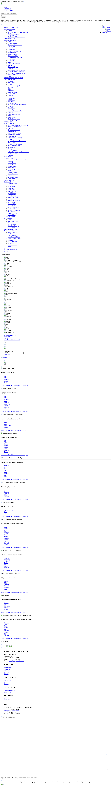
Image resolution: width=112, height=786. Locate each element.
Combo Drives (12, 117)
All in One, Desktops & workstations (18, 32)
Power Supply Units (13, 97)
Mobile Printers (12, 166)
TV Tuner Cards (12, 120)
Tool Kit (10, 199)
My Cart (105, 26)
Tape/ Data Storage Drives (15, 86)
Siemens (6, 584)
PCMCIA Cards (12, 43)
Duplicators (11, 87)
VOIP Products (12, 52)
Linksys (6, 492)
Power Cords (11, 189)
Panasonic (7, 404)
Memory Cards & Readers (15, 111)
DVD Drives (11, 100)
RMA (5, 682)
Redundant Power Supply (15, 57)
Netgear (6, 496)
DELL (6, 378)
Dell (5, 424)
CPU (9, 89)
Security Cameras (12, 153)
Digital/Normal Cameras (14, 126)
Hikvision (7, 606)
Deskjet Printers (12, 167)
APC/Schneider (8, 510)
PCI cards (10, 109)
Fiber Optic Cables (13, 196)
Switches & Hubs (12, 60)
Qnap (5, 535)
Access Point (11, 65)
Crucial (6, 533)
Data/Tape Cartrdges (13, 226)
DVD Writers (11, 101)
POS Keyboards (12, 241)
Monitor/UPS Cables (13, 213)
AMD (6, 541)
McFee (6, 563)
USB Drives (11, 108)
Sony (5, 604)
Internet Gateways (13, 48)
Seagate (6, 528)
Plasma (10, 139)
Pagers (9, 41)
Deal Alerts (7, 672)
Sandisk (6, 538)
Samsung (6, 402)
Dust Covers (11, 211)
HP (5, 376)
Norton (6, 561)
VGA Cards (11, 95)
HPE (5, 422)
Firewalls (10, 68)
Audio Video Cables (13, 207)
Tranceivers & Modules (14, 51)
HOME (6, 7)
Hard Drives (11, 82)
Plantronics (7, 627)
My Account (106, 27)
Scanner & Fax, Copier (14, 238)
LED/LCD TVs (12, 150)
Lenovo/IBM (7, 425)
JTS (5, 634)
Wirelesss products (13, 54)
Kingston (6, 532)
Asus (5, 382)
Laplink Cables (12, 193)
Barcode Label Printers (14, 237)
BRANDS (7, 336)
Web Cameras (11, 142)
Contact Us (7, 670)
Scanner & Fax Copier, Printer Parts (17, 160)
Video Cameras (12, 136)
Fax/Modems (11, 49)
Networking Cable (13, 56)
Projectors (10, 128)
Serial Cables (11, 205)
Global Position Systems (14, 133)
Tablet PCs (11, 35)
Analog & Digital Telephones (16, 71)
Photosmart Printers (13, 169)
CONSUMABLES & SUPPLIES (9, 217)
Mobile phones (12, 131)
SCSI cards (11, 106)
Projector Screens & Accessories (17, 141)
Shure (5, 624)
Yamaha (6, 635)
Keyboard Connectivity (14, 210)
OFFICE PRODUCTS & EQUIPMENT (10, 229)
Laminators (11, 243)
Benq (5, 469)
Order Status (7, 680)
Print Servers (11, 46)
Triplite (6, 513)
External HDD (12, 98)
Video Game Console (14, 134)
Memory (10, 84)
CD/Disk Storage (12, 191)
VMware (6, 564)
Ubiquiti (6, 587)
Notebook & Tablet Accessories (16, 37)
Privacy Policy (8, 692)
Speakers (10, 155)
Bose (5, 626)
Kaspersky (7, 559)
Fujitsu (6, 427)
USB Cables (11, 202)
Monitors (10, 81)
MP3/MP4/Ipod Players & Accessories (18, 152)
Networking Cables (13, 197)
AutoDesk (7, 567)
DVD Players (11, 147)
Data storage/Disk (13, 221)
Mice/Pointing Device (14, 114)
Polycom (6, 623)
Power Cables (11, 208)
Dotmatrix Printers (13, 174)
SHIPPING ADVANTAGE (12, 340)
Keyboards (11, 112)
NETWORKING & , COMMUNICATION (10, 39)
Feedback (106, 32)
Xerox (6, 452)
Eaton (5, 512)
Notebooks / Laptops (13, 34)
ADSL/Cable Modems (14, 63)
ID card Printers (12, 164)
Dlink (5, 495)
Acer (5, 401)
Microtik (6, 586)
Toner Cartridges (12, 224)
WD (5, 530)
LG (5, 467)
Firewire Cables (12, 204)
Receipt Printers (12, 163)
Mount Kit (10, 188)
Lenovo (6, 379)
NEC (5, 470)
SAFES (10, 234)
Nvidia (6, 539)
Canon (6, 442)
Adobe (6, 566)
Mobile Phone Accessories (15, 144)
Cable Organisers (12, 183)
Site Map (6, 674)
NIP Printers (11, 171)
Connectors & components (15, 45)
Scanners (10, 161)
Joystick (10, 115)
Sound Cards (11, 93)
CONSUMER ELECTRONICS (9, 122)
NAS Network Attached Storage (17, 104)
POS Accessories (12, 245)
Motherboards (11, 90)
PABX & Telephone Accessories (17, 73)
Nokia (6, 405)
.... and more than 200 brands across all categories (14, 385)
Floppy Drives (12, 103)
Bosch (6, 609)
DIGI (5, 589)
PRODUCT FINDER (10, 335)
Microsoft (7, 544)
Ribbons (10, 223)
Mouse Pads (11, 185)
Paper (9, 219)
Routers (10, 76)
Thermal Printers (12, 172)
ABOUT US (7, 9)
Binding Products (12, 232)
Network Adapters (13, 67)
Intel (5, 527)
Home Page (7, 667)
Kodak (6, 445)
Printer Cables (11, 215)
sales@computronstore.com (16, 661)
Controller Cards (12, 92)
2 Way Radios (11, 59)
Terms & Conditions (9, 690)
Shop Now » (7, 354)
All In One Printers (13, 177)
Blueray (10, 149)
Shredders (10, 240)
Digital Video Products (14, 130)
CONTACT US (8, 10)
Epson (6, 444)
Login (108, 29)
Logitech (6, 543)
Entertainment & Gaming (15, 137)
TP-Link (6, 493)
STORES (7, 338)
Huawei (6, 407)
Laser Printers (11, 178)
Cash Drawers (12, 235)
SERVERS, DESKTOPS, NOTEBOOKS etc (11, 28)
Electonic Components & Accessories (18, 125)
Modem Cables (12, 194)
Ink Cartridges (12, 227)
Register (109, 31)
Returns (6, 684)
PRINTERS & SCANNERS (8, 157)
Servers (10, 30)
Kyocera (6, 450)
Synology (7, 536)
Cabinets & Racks (13, 74)
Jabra (5, 629)
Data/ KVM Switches (14, 200)
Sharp (5, 448)
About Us (7, 669)
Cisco (5, 490)
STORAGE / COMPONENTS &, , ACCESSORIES (13, 78)
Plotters (10, 175)
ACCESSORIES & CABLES (9, 181)
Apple (6, 381)
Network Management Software (16, 70)
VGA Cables (11, 186)
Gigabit (10, 62)
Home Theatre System (14, 145)
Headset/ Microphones (14, 119)
